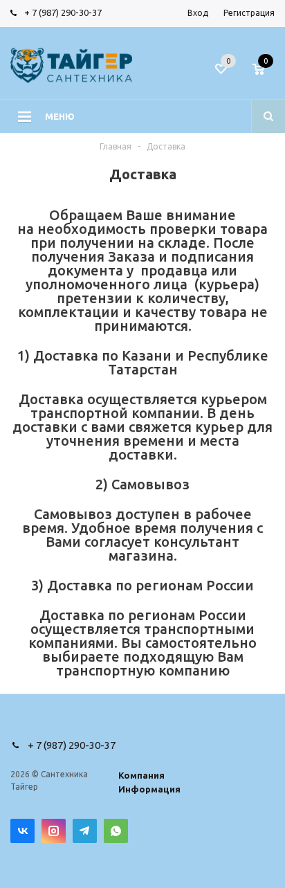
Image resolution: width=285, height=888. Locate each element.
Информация (149, 789)
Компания (141, 775)
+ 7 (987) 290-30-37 (63, 12)
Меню (60, 116)
